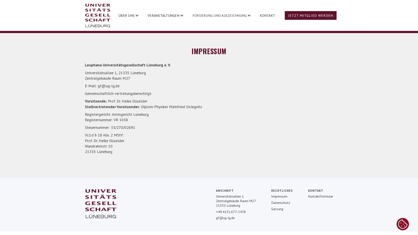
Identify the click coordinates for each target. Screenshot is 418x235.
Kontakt (267, 15)
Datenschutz (280, 202)
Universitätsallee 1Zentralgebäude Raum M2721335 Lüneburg (236, 201)
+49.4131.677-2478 (231, 212)
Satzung (277, 209)
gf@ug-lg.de (225, 218)
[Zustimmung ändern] (402, 224)
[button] (128, 15)
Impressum (279, 196)
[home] (98, 15)
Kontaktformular (320, 196)
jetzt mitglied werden (310, 15)
